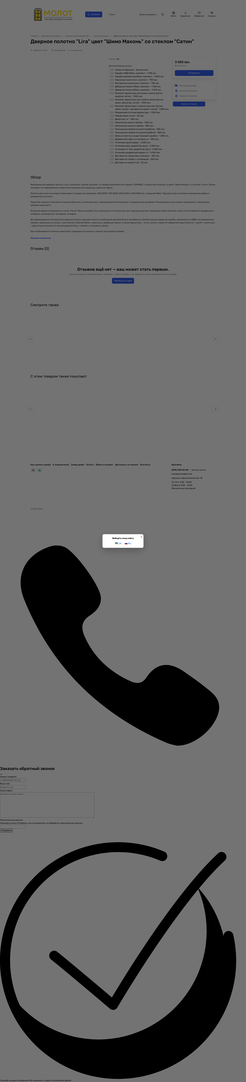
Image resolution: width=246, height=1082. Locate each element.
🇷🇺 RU (128, 543)
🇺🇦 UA (118, 543)
